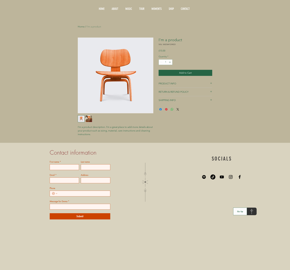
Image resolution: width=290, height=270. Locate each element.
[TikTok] (212, 176)
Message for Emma (59, 201)
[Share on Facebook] (160, 109)
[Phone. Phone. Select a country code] (55, 193)
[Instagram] (230, 176)
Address (84, 175)
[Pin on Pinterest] (166, 109)
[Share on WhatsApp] (172, 109)
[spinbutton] (165, 62)
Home (81, 26)
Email (53, 175)
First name (55, 162)
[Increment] (170, 62)
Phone (52, 188)
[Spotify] (203, 176)
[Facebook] (239, 176)
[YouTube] (221, 176)
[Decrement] (161, 62)
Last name (85, 162)
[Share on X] (178, 109)
